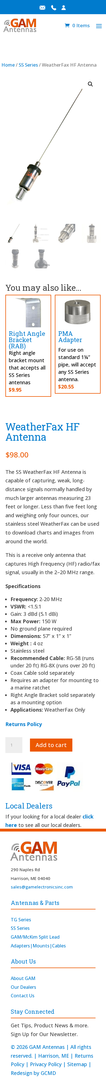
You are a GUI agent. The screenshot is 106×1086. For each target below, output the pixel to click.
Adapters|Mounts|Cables (38, 946)
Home (8, 64)
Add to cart (51, 745)
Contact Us (22, 995)
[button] (90, 84)
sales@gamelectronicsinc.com (42, 887)
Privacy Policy (46, 1064)
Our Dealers (23, 987)
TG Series (21, 920)
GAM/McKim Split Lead (35, 937)
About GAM (23, 978)
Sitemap (77, 1064)
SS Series (28, 64)
